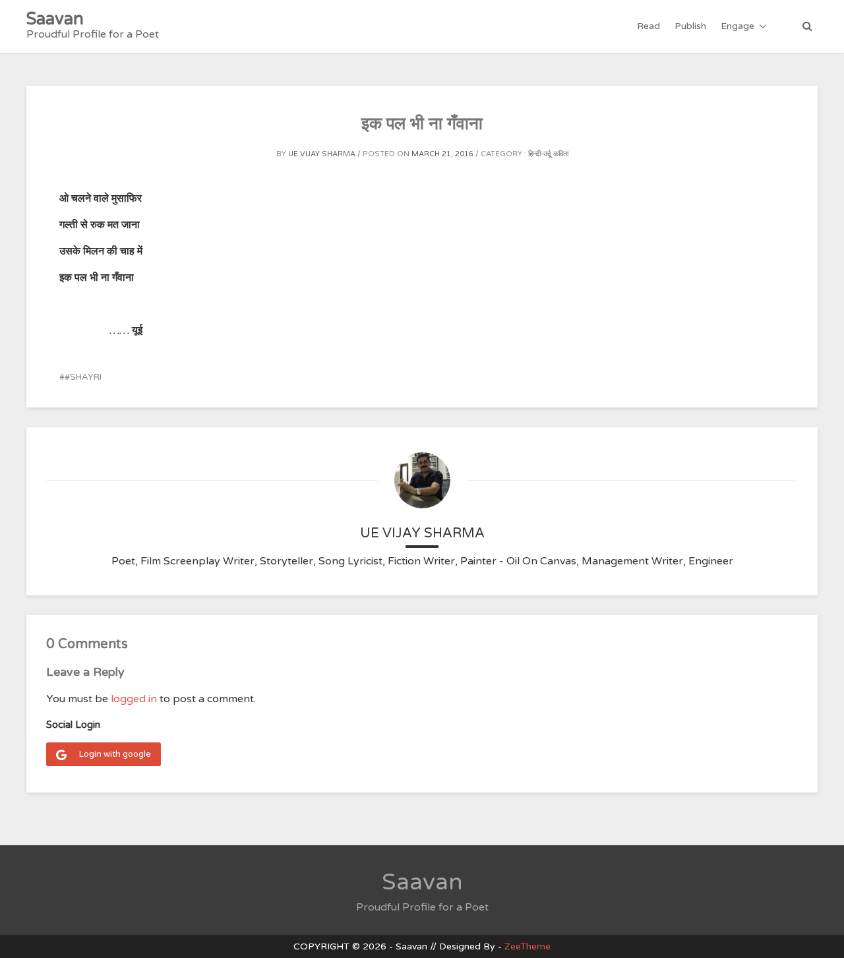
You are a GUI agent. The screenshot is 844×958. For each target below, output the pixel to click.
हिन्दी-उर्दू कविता (548, 154)
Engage (737, 26)
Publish (690, 26)
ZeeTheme (527, 946)
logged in (134, 698)
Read (648, 26)
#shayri (83, 377)
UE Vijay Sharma (321, 154)
